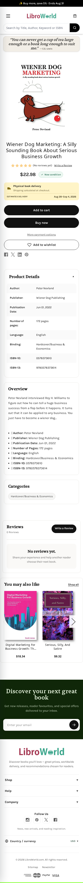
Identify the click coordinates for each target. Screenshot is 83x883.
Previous (5, 621)
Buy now (41, 223)
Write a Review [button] (63, 165)
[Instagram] (27, 819)
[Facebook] (6, 254)
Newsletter (48, 867)
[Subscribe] (74, 724)
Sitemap (33, 867)
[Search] (75, 27)
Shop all (73, 584)
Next (73, 621)
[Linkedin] (20, 254)
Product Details (24, 276)
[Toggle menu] (8, 16)
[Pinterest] (27, 254)
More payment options (41, 234)
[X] (13, 254)
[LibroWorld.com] (41, 751)
